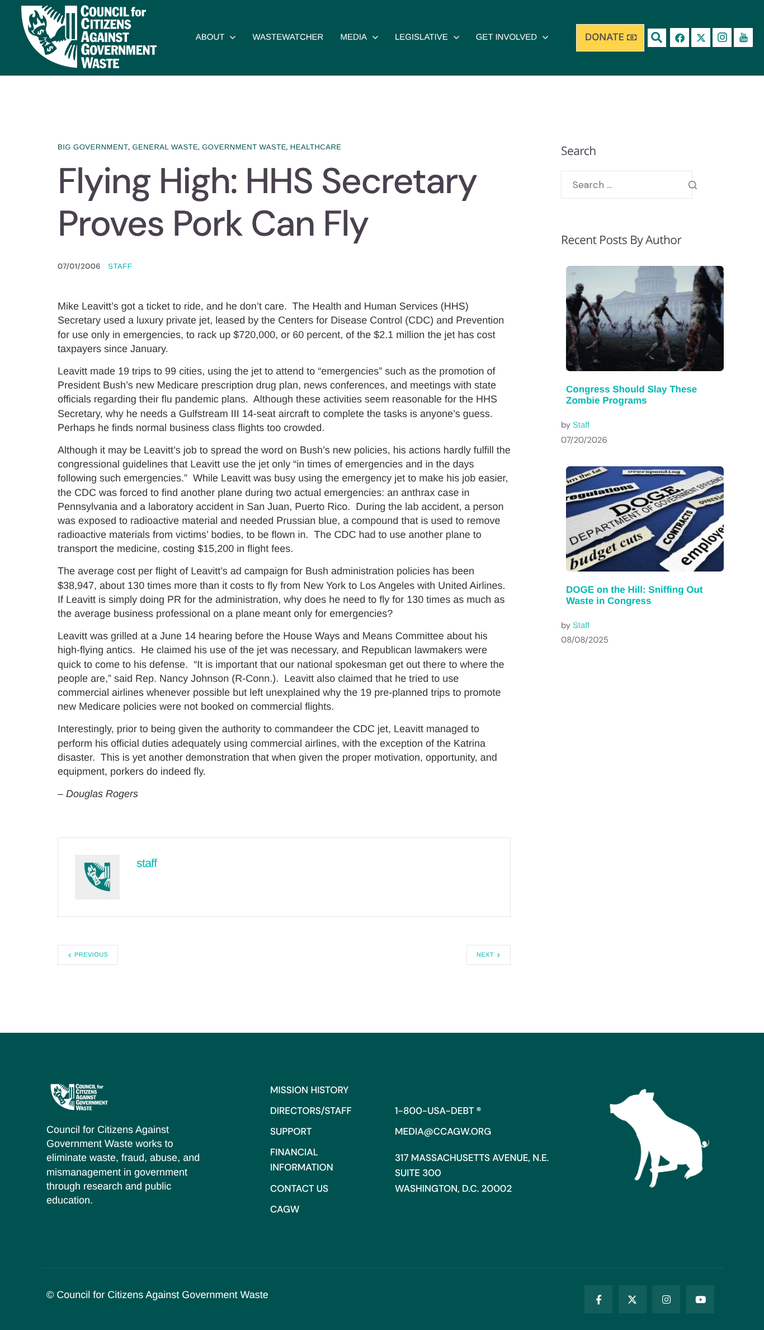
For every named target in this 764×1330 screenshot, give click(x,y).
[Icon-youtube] (743, 37)
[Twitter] (633, 1299)
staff (120, 266)
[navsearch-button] (657, 38)
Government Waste (244, 147)
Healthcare (316, 147)
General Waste (165, 147)
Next (485, 955)
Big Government (93, 147)
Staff (581, 425)
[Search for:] (626, 185)
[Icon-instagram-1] (722, 37)
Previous (91, 955)
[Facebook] (679, 37)
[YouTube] (700, 1299)
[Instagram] (666, 1299)
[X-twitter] (700, 37)
